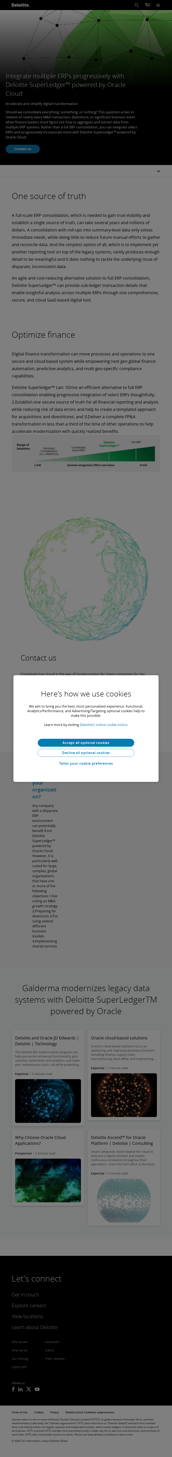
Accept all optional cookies (86, 742)
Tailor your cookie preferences (86, 763)
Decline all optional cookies (86, 752)
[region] (86, 728)
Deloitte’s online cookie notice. (104, 724)
